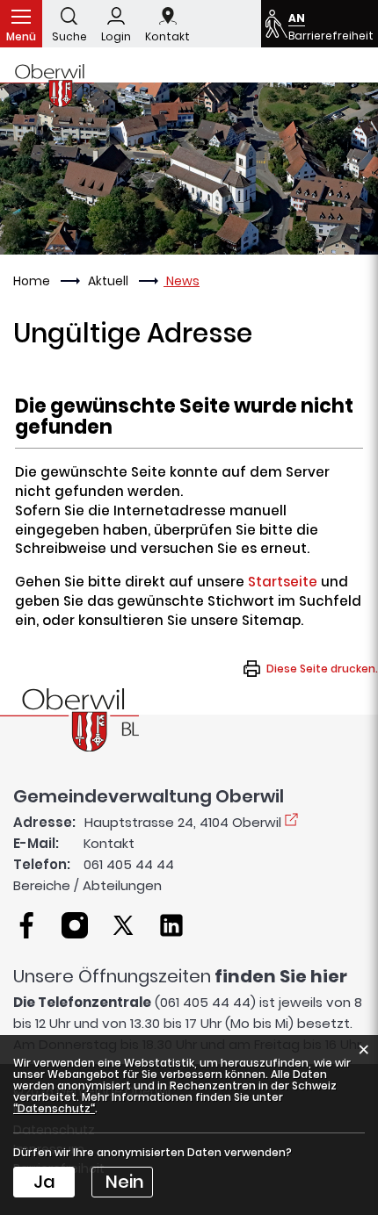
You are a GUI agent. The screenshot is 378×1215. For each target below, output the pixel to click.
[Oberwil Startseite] (69, 719)
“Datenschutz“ (54, 1108)
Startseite (282, 581)
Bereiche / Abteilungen (87, 885)
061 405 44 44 (129, 864)
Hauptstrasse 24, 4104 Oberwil (182, 822)
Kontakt (109, 843)
